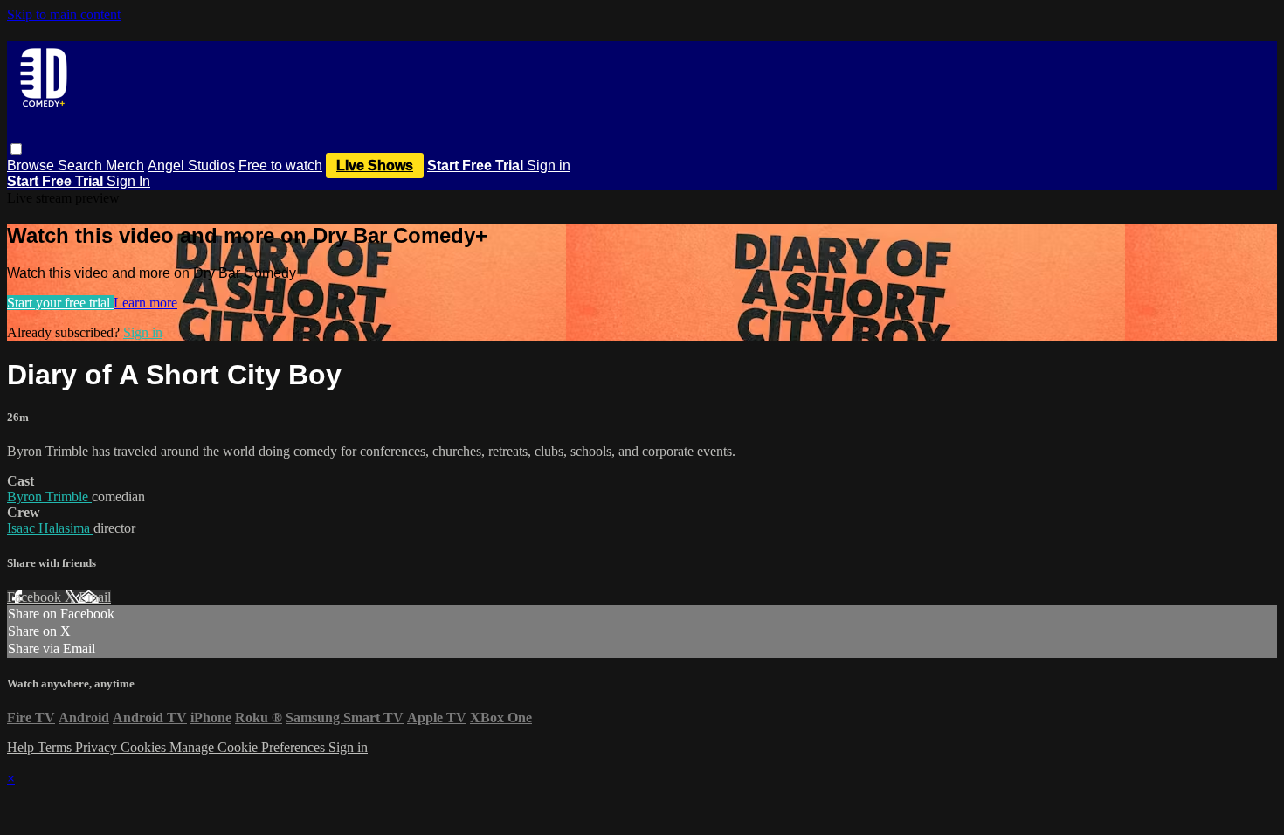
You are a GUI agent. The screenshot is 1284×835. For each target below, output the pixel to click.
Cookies (145, 747)
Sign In (128, 181)
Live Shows (374, 165)
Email (95, 597)
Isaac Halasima (50, 528)
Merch (125, 165)
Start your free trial (60, 302)
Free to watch (280, 165)
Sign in (548, 165)
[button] (16, 149)
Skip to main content (64, 14)
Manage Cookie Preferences (248, 747)
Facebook (36, 597)
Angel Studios (191, 165)
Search (82, 165)
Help (22, 747)
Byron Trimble (49, 496)
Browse (32, 165)
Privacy (98, 747)
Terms (56, 747)
